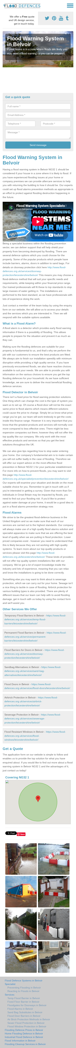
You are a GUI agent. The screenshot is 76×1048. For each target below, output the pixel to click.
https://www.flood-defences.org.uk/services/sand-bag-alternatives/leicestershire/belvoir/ (32, 671)
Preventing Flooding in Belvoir (24, 987)
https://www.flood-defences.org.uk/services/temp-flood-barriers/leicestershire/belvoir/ (35, 619)
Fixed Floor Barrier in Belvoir (23, 1001)
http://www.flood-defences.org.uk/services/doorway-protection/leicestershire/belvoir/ (34, 271)
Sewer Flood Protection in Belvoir (26, 1022)
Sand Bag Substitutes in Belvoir (24, 1012)
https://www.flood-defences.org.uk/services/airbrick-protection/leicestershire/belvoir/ (31, 701)
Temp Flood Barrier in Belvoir (23, 998)
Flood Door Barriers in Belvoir (23, 1015)
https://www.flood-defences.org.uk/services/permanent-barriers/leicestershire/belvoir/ (35, 636)
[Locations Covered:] (4, 5)
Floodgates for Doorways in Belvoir (26, 1005)
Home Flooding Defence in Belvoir (24, 1033)
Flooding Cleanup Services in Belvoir (25, 1044)
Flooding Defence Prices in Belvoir (24, 1030)
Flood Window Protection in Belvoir (26, 1026)
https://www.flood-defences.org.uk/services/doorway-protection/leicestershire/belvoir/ (34, 654)
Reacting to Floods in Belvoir (23, 991)
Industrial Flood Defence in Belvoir (24, 1037)
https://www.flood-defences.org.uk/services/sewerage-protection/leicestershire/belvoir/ (32, 718)
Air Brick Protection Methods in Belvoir (28, 1019)
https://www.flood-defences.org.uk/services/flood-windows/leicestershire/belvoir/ (35, 735)
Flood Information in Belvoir (20, 1040)
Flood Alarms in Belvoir (20, 1008)
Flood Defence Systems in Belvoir (23, 980)
